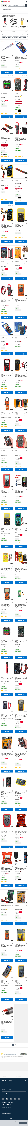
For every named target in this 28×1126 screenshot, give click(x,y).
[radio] (15, 68)
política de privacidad (11, 1122)
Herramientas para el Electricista (9, 15)
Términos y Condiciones (7, 1102)
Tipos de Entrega (23, 12)
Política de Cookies (6, 1107)
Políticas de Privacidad (7, 1104)
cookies (2, 1124)
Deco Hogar (15, 12)
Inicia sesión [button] (22, 1)
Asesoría (3, 12)
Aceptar (23, 1123)
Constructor (9, 12)
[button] (18, 5)
